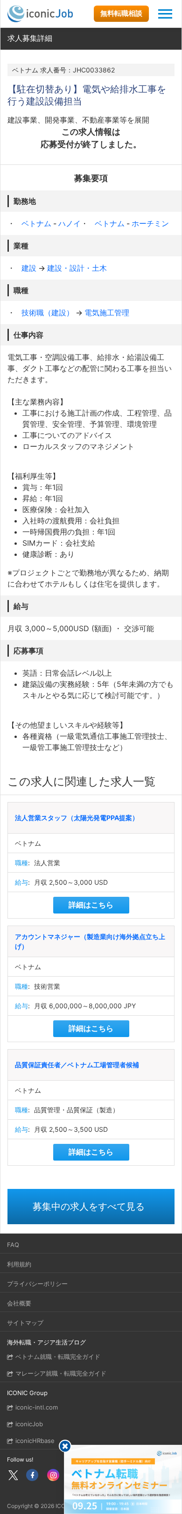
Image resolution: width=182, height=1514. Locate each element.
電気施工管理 (106, 312)
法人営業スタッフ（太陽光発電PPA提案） (77, 818)
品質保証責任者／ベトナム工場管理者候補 (77, 1065)
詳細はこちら (91, 904)
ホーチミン (150, 223)
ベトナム (37, 223)
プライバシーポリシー (37, 1283)
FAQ (13, 1244)
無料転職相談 (121, 13)
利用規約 (19, 1264)
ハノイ (69, 223)
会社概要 (19, 1303)
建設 (29, 268)
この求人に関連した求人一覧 (81, 781)
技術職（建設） (48, 312)
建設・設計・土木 (77, 268)
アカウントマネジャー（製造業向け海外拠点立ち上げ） (90, 941)
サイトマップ (25, 1322)
